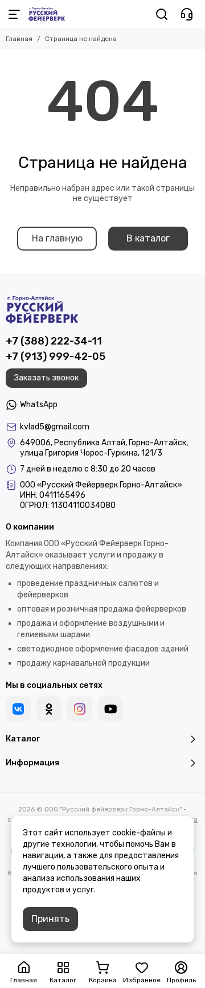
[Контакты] (186, 14)
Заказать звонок (46, 378)
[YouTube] (110, 708)
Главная (19, 39)
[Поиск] (161, 14)
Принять (50, 918)
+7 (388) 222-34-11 (54, 341)
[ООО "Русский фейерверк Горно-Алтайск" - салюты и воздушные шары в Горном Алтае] (46, 14)
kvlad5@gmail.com (54, 427)
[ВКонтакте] (18, 708)
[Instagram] (79, 708)
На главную (57, 238)
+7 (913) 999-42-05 (55, 356)
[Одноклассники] (49, 708)
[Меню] (14, 14)
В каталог (148, 238)
